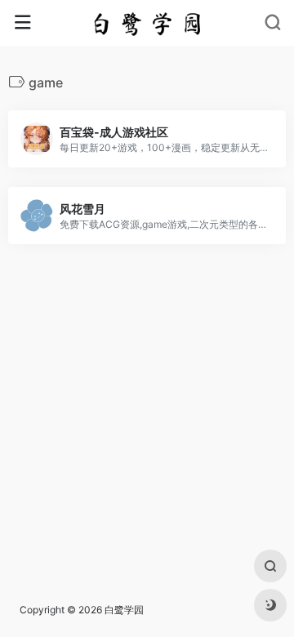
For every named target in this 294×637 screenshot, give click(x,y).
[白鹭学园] (147, 23)
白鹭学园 (124, 610)
